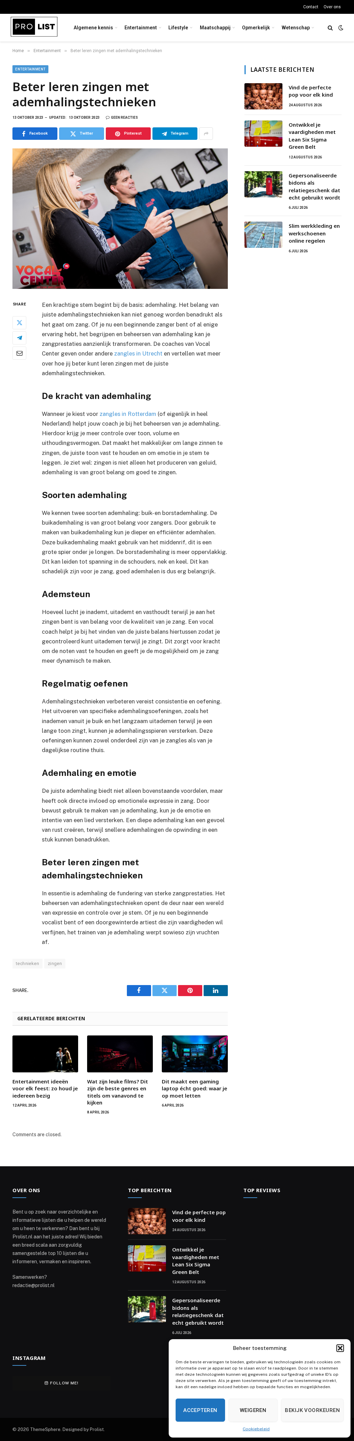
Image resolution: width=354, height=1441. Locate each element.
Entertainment (140, 27)
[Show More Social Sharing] (206, 133)
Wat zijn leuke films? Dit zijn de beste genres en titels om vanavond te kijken (117, 1092)
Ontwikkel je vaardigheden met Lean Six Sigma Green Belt (312, 135)
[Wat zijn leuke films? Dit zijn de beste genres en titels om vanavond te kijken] (120, 1053)
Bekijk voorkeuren (312, 1410)
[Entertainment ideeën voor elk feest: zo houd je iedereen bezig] (45, 1053)
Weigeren (253, 1410)
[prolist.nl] (34, 27)
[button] (340, 1348)
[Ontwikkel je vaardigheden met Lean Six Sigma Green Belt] (263, 133)
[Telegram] (19, 337)
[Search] (330, 28)
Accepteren (200, 1410)
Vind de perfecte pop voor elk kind (311, 91)
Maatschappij (215, 27)
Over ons (332, 6)
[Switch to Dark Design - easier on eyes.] (340, 27)
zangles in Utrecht (138, 353)
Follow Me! (64, 1383)
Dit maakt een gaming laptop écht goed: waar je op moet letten (194, 1088)
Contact (310, 6)
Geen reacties (124, 117)
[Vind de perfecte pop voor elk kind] (263, 96)
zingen (55, 963)
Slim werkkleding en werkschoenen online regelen (314, 233)
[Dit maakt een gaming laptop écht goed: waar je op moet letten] (194, 1053)
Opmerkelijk (256, 27)
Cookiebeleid (256, 1429)
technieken (27, 963)
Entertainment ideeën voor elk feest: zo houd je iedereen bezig (45, 1088)
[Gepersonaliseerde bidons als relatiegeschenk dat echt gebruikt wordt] (263, 184)
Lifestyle (178, 27)
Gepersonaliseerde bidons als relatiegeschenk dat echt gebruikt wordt (314, 186)
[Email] (19, 353)
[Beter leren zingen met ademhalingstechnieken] (120, 218)
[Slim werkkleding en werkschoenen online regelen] (263, 235)
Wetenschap (296, 27)
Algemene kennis (93, 27)
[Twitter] (19, 322)
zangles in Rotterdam (128, 413)
